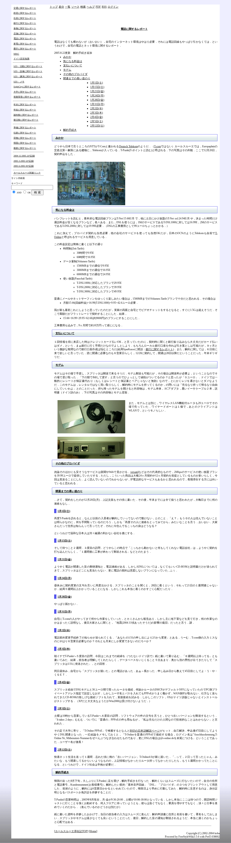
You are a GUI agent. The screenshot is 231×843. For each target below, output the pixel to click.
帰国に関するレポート (25, 143)
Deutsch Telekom (128, 146)
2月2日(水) (96, 108)
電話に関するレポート (25, 38)
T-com (157, 146)
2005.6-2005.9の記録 (24, 166)
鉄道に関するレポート (25, 13)
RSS (104, 6)
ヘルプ (91, 6)
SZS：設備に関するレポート (28, 71)
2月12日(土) (97, 125)
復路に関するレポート (25, 148)
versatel (134, 472)
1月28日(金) (97, 99)
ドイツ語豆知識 (21, 58)
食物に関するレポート (25, 28)
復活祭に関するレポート (26, 120)
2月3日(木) (96, 112)
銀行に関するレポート (25, 23)
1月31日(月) (97, 104)
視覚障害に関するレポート (27, 97)
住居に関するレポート (25, 18)
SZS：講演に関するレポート (28, 76)
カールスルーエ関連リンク (27, 172)
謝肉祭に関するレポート (26, 115)
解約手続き (70, 129)
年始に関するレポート (25, 109)
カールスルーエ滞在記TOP (71, 831)
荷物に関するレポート (25, 138)
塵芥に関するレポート (25, 48)
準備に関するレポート (25, 127)
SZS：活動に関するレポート (28, 66)
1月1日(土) (96, 82)
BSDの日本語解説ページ (145, 730)
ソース (75, 6)
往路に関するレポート (25, 132)
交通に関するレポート (25, 8)
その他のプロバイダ (75, 74)
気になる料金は (72, 61)
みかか (67, 57)
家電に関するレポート (25, 43)
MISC (16, 54)
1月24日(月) (97, 95)
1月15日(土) (97, 87)
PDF (98, 6)
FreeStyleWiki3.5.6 (188, 836)
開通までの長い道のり (76, 78)
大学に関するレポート (25, 92)
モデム (67, 69)
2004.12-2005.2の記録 (24, 156)
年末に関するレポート (25, 104)
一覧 (67, 6)
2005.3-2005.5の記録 (24, 161)
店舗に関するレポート (25, 33)
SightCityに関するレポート (27, 86)
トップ (54, 6)
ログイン (113, 6)
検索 (83, 6)
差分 (61, 6)
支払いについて (72, 65)
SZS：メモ (19, 81)
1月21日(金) (97, 91)
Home (93, 831)
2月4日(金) (96, 117)
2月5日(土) (96, 121)
